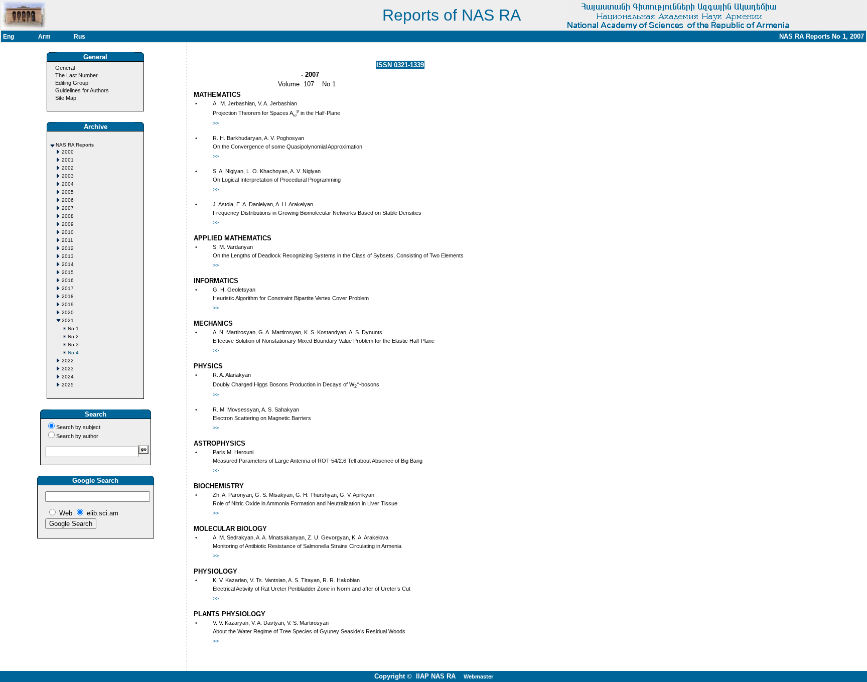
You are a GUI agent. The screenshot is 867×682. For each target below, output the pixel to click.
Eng (8, 36)
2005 (68, 192)
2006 (68, 200)
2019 (68, 304)
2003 (68, 176)
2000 (68, 152)
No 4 (73, 352)
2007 (68, 208)
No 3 (73, 344)
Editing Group (71, 83)
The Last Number (76, 75)
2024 (68, 376)
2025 (68, 384)
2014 (68, 264)
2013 (68, 256)
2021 (68, 320)
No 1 (73, 328)
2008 (68, 216)
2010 (68, 232)
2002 (68, 168)
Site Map (65, 98)
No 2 (73, 336)
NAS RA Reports (75, 145)
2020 (68, 312)
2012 (68, 248)
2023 (68, 368)
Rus (79, 36)
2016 (68, 280)
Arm (44, 36)
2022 (68, 360)
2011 (67, 240)
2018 (68, 296)
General (65, 68)
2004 (68, 184)
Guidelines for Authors (82, 90)
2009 (68, 224)
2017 (68, 288)
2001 (68, 160)
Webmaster (478, 676)
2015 (68, 272)
